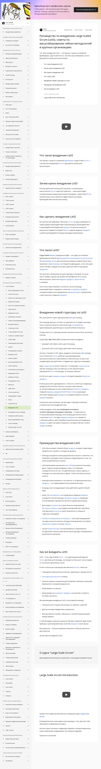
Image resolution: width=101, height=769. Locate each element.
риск (51, 417)
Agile (58, 258)
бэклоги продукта (81, 389)
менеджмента (55, 495)
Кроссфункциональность (51, 577)
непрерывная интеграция (60, 518)
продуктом (44, 269)
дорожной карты (74, 292)
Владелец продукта (72, 498)
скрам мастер (79, 279)
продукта (66, 227)
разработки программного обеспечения (76, 258)
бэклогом (56, 511)
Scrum (86, 160)
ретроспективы (54, 529)
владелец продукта (66, 279)
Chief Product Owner (69, 392)
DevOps (45, 518)
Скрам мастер (84, 366)
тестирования (77, 325)
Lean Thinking (70, 465)
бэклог (65, 230)
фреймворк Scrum (49, 261)
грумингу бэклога (51, 508)
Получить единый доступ (85, 9)
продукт (43, 426)
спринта (55, 505)
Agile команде (54, 264)
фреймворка (69, 160)
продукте (43, 398)
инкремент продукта (50, 524)
